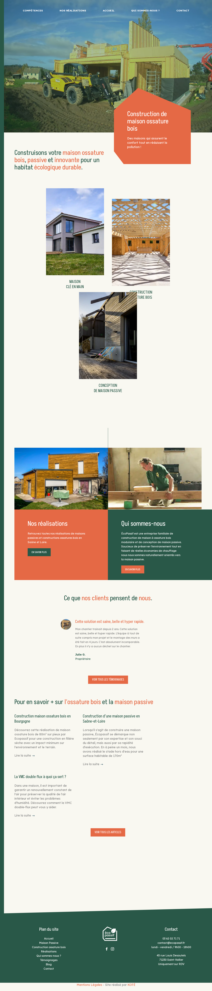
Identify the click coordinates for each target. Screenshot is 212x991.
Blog (49, 964)
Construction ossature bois (49, 947)
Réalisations (48, 951)
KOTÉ (131, 985)
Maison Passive (48, 942)
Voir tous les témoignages (108, 680)
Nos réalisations (73, 10)
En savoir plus (39, 552)
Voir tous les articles (108, 832)
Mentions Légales (89, 985)
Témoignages (48, 960)
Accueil (108, 10)
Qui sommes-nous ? (145, 10)
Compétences (33, 10)
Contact (182, 10)
